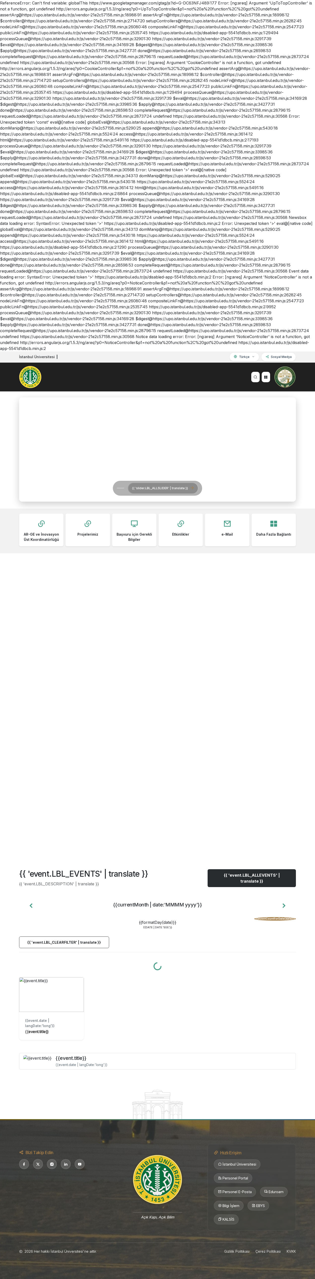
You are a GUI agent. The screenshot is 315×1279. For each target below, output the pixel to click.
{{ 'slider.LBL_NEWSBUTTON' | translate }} (91, 488)
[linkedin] (66, 1164)
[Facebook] (24, 1164)
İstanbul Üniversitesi (239, 1164)
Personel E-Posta (237, 1192)
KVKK (291, 1251)
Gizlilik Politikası (237, 1251)
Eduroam (276, 1192)
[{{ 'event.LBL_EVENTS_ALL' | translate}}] (157, 1104)
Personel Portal (235, 1178)
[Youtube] (80, 1164)
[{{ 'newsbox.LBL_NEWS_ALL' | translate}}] (157, 833)
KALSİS (228, 1219)
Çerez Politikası (268, 1251)
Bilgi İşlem (230, 1206)
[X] (38, 1164)
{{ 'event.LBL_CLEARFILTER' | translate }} (64, 942)
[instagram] (52, 1164)
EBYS (260, 1206)
